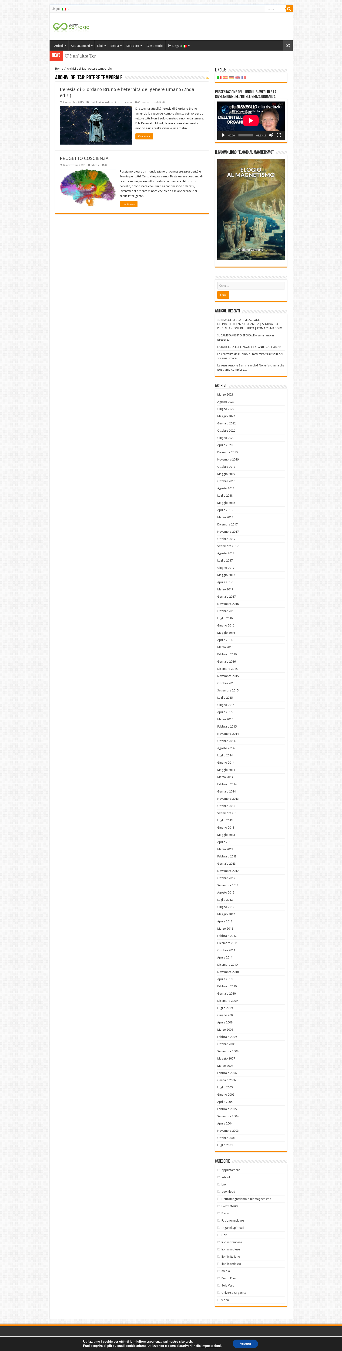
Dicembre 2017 (227, 524)
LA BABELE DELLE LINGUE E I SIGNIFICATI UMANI (250, 347)
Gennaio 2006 (226, 1080)
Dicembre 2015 (227, 668)
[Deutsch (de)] (231, 77)
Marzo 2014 (225, 777)
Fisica (225, 1213)
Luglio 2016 (225, 618)
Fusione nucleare (232, 1220)
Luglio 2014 (225, 755)
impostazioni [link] (211, 1346)
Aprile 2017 (224, 582)
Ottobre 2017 (226, 539)
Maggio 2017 (226, 575)
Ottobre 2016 (226, 611)
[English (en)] (237, 77)
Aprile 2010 (224, 979)
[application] (251, 121)
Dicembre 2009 (227, 1000)
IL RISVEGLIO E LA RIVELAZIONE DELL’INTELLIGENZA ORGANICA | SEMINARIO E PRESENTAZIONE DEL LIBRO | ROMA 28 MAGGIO (249, 324)
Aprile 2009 (224, 1022)
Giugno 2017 (225, 567)
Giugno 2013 (225, 827)
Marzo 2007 (225, 1065)
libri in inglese (104, 102)
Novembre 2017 (228, 531)
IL (67, 56)
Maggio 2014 (226, 770)
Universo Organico (234, 1292)
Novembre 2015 (228, 676)
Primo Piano (229, 1278)
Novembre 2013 (228, 798)
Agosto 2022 (225, 401)
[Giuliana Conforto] (71, 26)
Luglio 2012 (225, 899)
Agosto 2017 (225, 553)
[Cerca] (289, 8)
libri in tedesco (231, 1264)
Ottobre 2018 (226, 481)
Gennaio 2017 (226, 596)
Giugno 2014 (225, 762)
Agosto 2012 (225, 892)
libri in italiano (123, 102)
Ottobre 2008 (226, 1044)
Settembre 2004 (227, 1116)
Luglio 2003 (225, 1145)
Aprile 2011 (224, 957)
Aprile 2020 (224, 445)
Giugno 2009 (225, 1015)
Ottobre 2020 (226, 430)
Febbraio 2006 (227, 1073)
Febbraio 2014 (227, 784)
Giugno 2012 (225, 907)
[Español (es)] (225, 77)
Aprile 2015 (224, 712)
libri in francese (231, 1242)
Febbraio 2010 (227, 986)
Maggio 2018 (226, 503)
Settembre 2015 (227, 690)
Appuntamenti (80, 45)
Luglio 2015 (225, 697)
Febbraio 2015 (227, 726)
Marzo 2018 (225, 517)
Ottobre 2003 (226, 1138)
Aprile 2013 (224, 842)
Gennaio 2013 (226, 863)
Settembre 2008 (227, 1051)
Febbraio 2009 (227, 1037)
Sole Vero (132, 45)
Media (115, 45)
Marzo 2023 (225, 394)
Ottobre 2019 (226, 466)
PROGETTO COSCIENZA (84, 158)
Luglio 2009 (225, 1008)
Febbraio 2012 (227, 936)
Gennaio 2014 (226, 791)
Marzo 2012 (225, 928)
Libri (100, 45)
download (228, 1191)
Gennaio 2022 (226, 423)
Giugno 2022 (225, 409)
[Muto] (271, 135)
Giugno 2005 (225, 1094)
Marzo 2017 (225, 589)
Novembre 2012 (228, 871)
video (225, 1300)
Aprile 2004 (224, 1123)
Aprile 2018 (224, 510)
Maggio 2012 (226, 914)
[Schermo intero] (278, 135)
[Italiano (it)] (219, 77)
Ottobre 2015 (226, 683)
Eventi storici (155, 45)
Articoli (59, 45)
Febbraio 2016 (227, 654)
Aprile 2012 (224, 921)
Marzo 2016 (225, 647)
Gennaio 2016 (226, 661)
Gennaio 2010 (226, 993)
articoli (95, 165)
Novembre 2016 (228, 604)
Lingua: (57, 8)
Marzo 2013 (225, 849)
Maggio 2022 (226, 416)
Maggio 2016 (226, 632)
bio (223, 1184)
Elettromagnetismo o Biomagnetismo (246, 1199)
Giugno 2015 (225, 705)
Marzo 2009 (225, 1029)
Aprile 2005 (224, 1102)
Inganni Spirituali (232, 1227)
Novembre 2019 (228, 459)
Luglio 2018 (225, 495)
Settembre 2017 (227, 546)
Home (59, 68)
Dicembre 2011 (227, 943)
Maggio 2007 (226, 1058)
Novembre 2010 (228, 972)
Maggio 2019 (226, 474)
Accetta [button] (245, 1343)
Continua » (144, 136)
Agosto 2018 (225, 488)
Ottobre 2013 (226, 806)
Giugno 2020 (225, 438)
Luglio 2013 (225, 820)
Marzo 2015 (225, 719)
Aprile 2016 (224, 640)
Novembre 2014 (228, 733)
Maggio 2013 (226, 834)
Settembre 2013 (227, 813)
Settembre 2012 (227, 885)
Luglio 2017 (225, 560)
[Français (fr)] (243, 77)
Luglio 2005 (225, 1087)
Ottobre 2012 (226, 878)
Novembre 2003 (228, 1130)
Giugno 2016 (225, 625)
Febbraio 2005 (227, 1109)
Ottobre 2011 (226, 950)
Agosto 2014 (225, 748)
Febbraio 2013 (227, 856)
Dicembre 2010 (227, 964)
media (225, 1271)
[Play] (223, 135)
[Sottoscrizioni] (207, 78)
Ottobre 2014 (226, 741)
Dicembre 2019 (227, 452)
